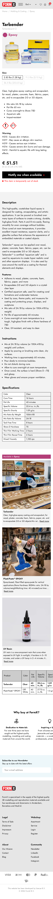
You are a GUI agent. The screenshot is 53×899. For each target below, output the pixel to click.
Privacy (5, 833)
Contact (5, 853)
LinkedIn (34, 853)
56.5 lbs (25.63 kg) (13, 82)
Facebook (35, 857)
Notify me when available (25, 175)
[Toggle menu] (20, 4)
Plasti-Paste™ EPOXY (12, 690)
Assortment (35, 821)
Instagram (35, 860)
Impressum (6, 829)
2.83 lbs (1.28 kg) (12, 77)
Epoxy (32, 11)
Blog (4, 857)
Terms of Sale (7, 821)
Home (4, 11)
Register (34, 833)
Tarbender (8, 684)
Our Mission (7, 849)
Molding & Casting (18, 11)
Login (33, 829)
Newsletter (35, 849)
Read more (44, 521)
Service (34, 825)
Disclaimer (6, 825)
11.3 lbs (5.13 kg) (33, 77)
